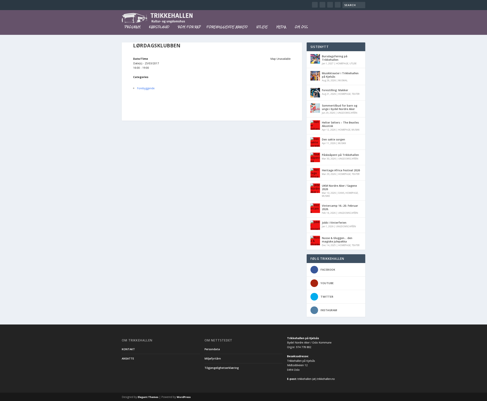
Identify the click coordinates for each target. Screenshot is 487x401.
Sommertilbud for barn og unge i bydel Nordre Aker (339, 107)
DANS (341, 193)
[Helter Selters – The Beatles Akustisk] (315, 125)
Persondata (212, 349)
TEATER (356, 94)
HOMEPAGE (342, 63)
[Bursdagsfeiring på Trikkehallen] (315, 59)
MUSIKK (356, 129)
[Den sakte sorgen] (315, 142)
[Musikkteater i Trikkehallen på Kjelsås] (315, 76)
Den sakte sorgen (333, 139)
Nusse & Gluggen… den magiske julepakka (337, 239)
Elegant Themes (148, 397)
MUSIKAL (343, 80)
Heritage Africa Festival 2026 (341, 170)
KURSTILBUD (159, 27)
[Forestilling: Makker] (315, 92)
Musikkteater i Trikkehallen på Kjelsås (340, 74)
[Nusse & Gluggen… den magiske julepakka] (315, 240)
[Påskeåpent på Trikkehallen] (315, 157)
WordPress (184, 397)
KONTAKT (128, 349)
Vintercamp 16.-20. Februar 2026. (340, 207)
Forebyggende (146, 88)
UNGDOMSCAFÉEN (347, 112)
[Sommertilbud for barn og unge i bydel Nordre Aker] (315, 108)
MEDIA (281, 27)
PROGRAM (133, 27)
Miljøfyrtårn (213, 358)
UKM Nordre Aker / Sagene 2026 (339, 187)
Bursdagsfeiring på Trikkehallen (334, 57)
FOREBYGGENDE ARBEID (227, 27)
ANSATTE (128, 358)
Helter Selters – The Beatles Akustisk (340, 124)
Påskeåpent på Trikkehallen (340, 155)
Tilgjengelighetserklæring (222, 368)
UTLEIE (262, 27)
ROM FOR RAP (189, 27)
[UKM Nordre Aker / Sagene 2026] (315, 188)
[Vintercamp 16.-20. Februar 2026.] (315, 208)
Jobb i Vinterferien (334, 222)
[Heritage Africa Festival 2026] (315, 173)
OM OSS (301, 27)
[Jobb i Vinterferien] (315, 225)
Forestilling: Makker (335, 90)
